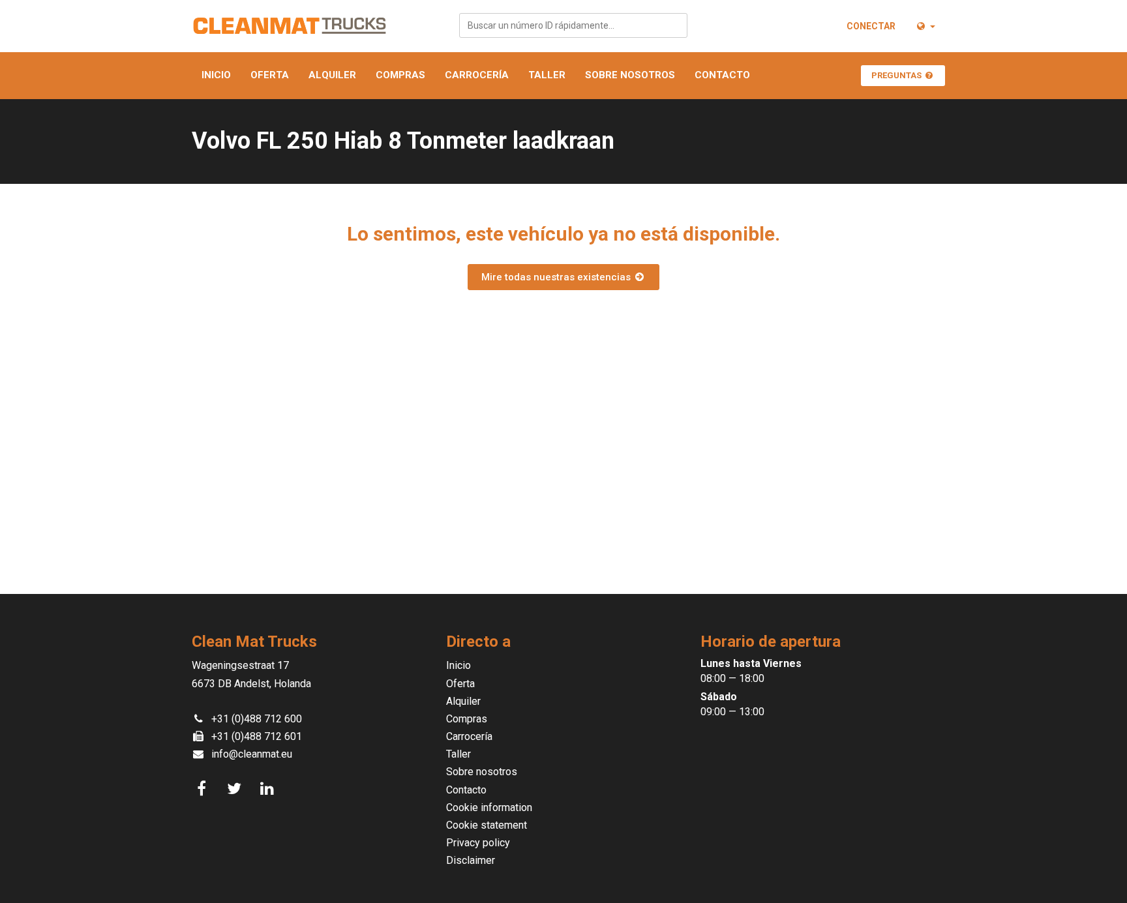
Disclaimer (470, 860)
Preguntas (897, 75)
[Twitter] (236, 789)
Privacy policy (478, 842)
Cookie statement (486, 825)
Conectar (871, 26)
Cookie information (489, 807)
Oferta (269, 75)
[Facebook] (203, 789)
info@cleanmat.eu (251, 754)
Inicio (216, 75)
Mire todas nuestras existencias (557, 277)
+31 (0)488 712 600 (256, 719)
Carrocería (477, 75)
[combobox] (573, 25)
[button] (925, 26)
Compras (400, 75)
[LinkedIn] (268, 789)
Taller (546, 75)
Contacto (722, 75)
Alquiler (332, 75)
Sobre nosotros (630, 75)
